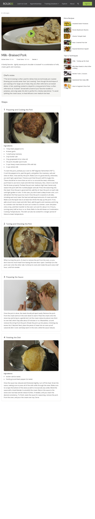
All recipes (6, 13)
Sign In (87, 4)
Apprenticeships (35, 4)
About (72, 4)
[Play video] (31, 33)
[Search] (78, 4)
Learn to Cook (22, 4)
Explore (64, 4)
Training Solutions (50, 4)
